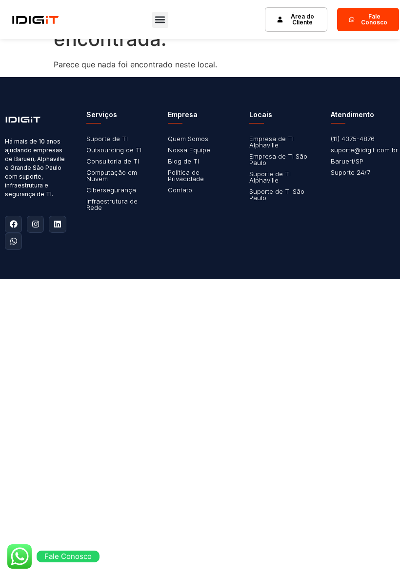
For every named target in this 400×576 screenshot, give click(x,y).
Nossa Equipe (189, 150)
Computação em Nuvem (111, 175)
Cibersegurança (111, 190)
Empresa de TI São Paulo (278, 159)
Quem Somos (188, 139)
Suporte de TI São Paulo (276, 194)
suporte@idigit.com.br (364, 150)
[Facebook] (13, 224)
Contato (180, 190)
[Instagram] (35, 224)
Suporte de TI (107, 139)
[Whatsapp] (13, 241)
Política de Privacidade (186, 175)
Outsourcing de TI (113, 150)
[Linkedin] (57, 224)
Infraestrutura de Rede (112, 204)
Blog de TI (183, 161)
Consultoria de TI (112, 161)
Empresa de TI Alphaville (271, 142)
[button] (160, 20)
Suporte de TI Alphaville (270, 177)
